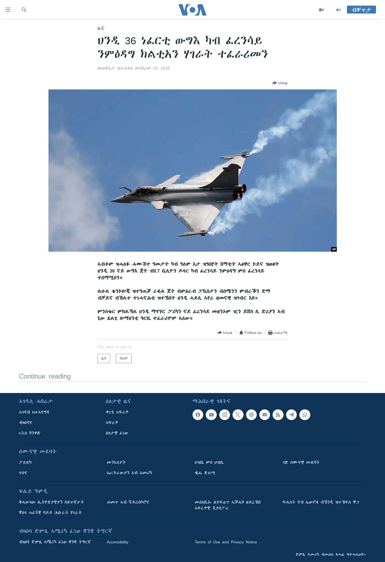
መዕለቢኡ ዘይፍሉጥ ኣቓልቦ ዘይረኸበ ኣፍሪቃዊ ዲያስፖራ (228, 505)
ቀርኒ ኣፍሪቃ (117, 412)
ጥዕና (23, 472)
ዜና (101, 28)
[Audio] (338, 10)
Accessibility (117, 542)
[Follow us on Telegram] (291, 414)
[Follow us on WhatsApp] (304, 414)
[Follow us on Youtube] (211, 414)
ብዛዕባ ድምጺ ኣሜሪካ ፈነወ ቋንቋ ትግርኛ (55, 542)
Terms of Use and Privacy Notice (226, 542)
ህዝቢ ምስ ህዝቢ (209, 462)
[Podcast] (251, 414)
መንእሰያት (116, 462)
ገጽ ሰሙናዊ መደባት (301, 462)
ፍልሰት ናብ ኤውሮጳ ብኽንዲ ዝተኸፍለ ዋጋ (321, 502)
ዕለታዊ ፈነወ (117, 433)
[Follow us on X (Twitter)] (238, 414)
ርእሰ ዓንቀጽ (30, 433)
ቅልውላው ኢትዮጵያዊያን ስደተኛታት (51, 502)
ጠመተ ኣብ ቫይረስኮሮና (128, 502)
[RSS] (278, 414)
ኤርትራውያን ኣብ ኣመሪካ (129, 472)
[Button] (279, 83)
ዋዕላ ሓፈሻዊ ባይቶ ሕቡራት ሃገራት (50, 512)
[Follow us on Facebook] (198, 414)
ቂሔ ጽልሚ (205, 472)
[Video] (321, 10)
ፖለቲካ (25, 462)
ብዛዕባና (25, 422)
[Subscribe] (264, 414)
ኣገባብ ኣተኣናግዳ (34, 412)
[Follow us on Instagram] (224, 414)
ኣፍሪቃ (112, 422)
